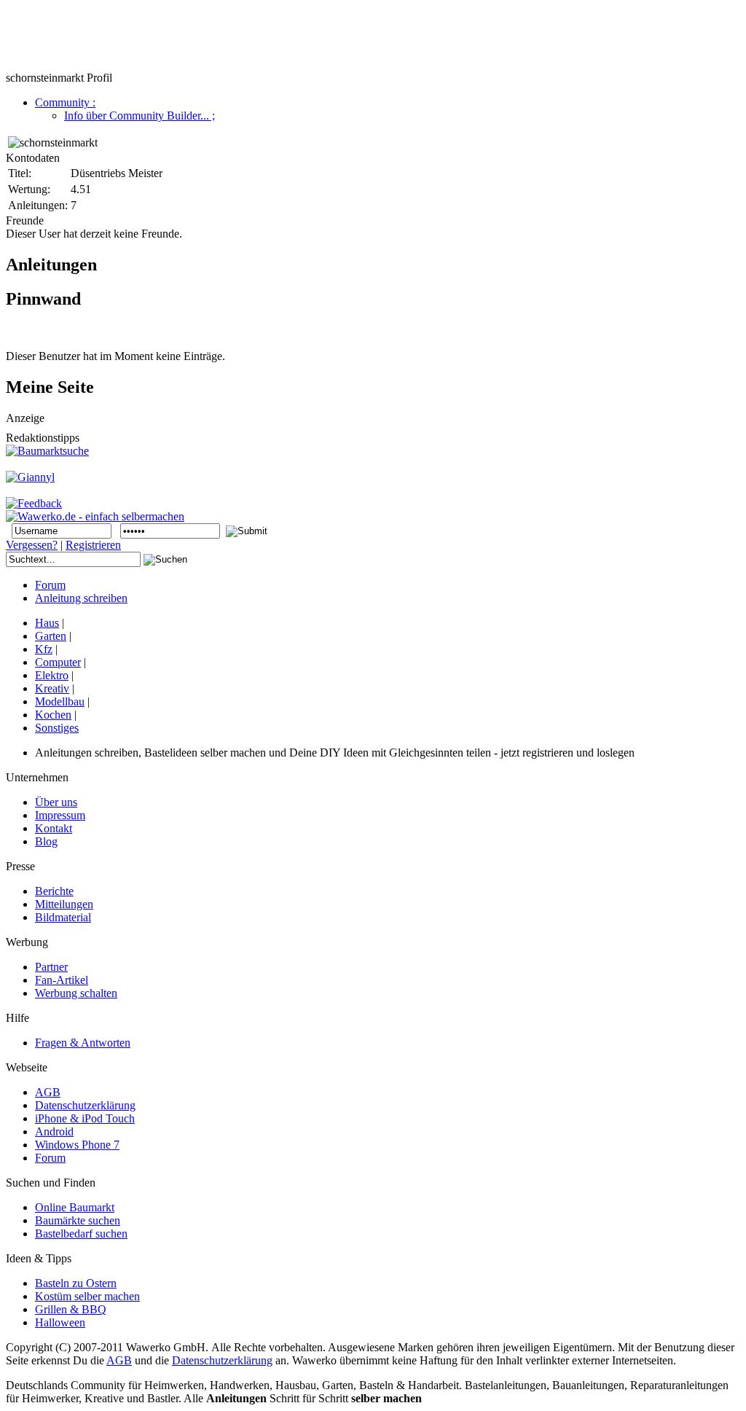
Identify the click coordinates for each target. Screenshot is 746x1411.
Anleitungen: (38, 205)
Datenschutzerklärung (222, 1360)
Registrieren (93, 545)
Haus (47, 623)
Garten (50, 636)
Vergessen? (32, 545)
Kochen (53, 714)
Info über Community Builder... (139, 115)
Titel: (19, 173)
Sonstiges (57, 728)
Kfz (43, 649)
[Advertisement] (271, 38)
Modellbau (60, 701)
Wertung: (29, 189)
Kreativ (52, 688)
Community (65, 102)
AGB (119, 1360)
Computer (58, 662)
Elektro (51, 675)
